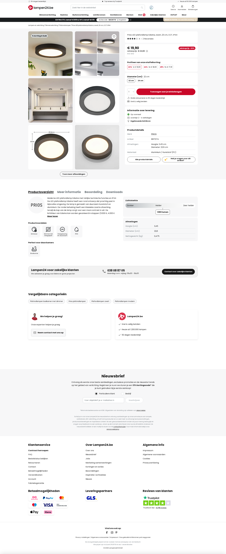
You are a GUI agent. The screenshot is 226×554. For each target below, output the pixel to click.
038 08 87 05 (116, 270)
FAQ (30, 454)
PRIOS (154, 134)
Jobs (88, 458)
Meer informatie (69, 192)
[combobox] (108, 7)
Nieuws (89, 479)
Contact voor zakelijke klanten (178, 271)
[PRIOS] (36, 205)
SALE (140, 15)
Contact (32, 466)
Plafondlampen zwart (100, 301)
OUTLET (173, 15)
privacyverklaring (113, 429)
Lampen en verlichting (36, 25)
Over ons (90, 450)
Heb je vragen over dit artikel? (181, 159)
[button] (50, 100)
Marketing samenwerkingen (98, 462)
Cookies (146, 458)
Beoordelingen (92, 471)
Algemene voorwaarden (154, 454)
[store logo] (40, 7)
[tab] (41, 192)
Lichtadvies (101, 475)
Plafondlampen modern (125, 301)
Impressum (148, 450)
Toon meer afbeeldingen (73, 174)
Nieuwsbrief (91, 454)
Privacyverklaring (151, 462)
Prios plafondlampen (77, 301)
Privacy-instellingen (83, 537)
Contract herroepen (38, 450)
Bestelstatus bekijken (38, 458)
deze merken (140, 410)
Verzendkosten (35, 475)
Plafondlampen (65, 25)
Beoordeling (93, 192)
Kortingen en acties (95, 466)
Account (32, 479)
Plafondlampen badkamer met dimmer (46, 301)
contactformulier (119, 427)
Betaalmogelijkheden (38, 471)
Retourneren (34, 462)
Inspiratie (90, 475)
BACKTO (112, 20)
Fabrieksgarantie (36, 483)
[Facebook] (108, 532)
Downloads (114, 192)
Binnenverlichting (52, 25)
